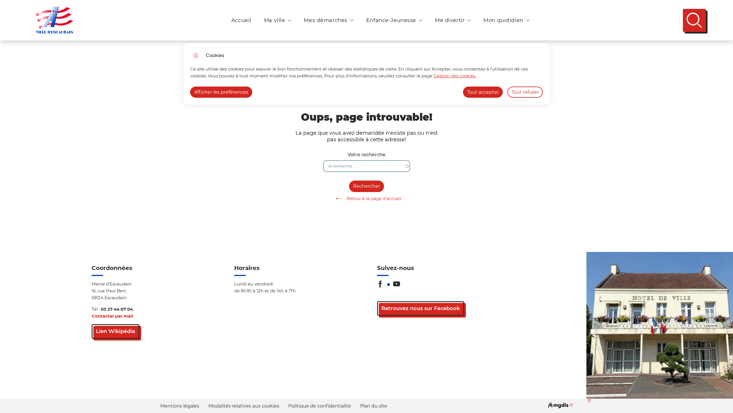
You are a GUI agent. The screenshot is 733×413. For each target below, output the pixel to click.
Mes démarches (325, 20)
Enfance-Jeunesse (391, 20)
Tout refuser (525, 92)
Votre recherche (366, 154)
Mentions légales (179, 406)
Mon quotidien (503, 20)
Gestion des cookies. (455, 76)
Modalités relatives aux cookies (243, 406)
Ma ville (274, 20)
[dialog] (366, 74)
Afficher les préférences (221, 92)
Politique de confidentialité (319, 406)
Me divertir (449, 20)
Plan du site (373, 406)
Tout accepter (483, 92)
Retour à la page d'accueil (373, 198)
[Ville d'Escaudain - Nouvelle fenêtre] (659, 325)
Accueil (241, 20)
